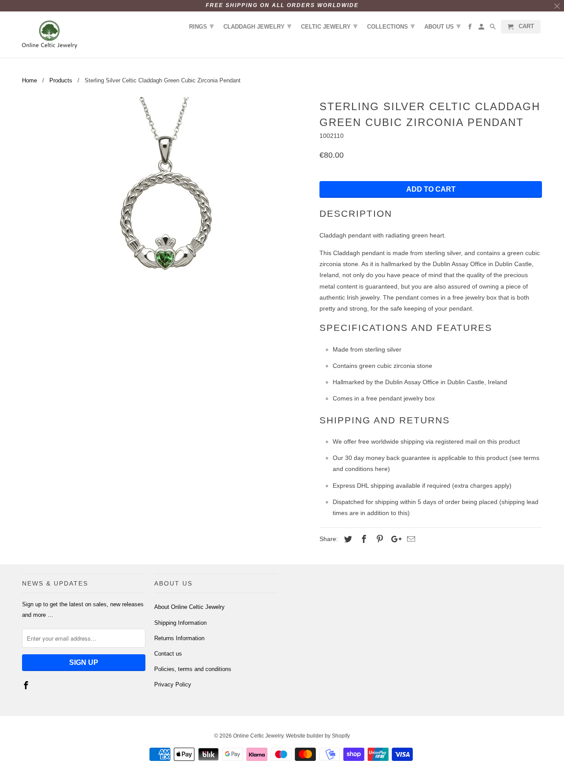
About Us (442, 26)
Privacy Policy (172, 684)
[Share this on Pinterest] (378, 539)
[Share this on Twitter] (347, 539)
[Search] (493, 28)
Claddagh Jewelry (257, 26)
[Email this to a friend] (410, 539)
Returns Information (179, 638)
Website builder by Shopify (318, 736)
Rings (201, 26)
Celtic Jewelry (329, 26)
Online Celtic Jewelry (258, 736)
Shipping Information (180, 622)
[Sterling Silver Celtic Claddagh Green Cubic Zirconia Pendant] (166, 196)
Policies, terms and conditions (192, 669)
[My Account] (482, 28)
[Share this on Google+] (394, 539)
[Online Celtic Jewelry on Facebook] (27, 685)
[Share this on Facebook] (363, 539)
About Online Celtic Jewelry (189, 607)
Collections (391, 26)
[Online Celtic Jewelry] (49, 35)
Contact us (168, 653)
